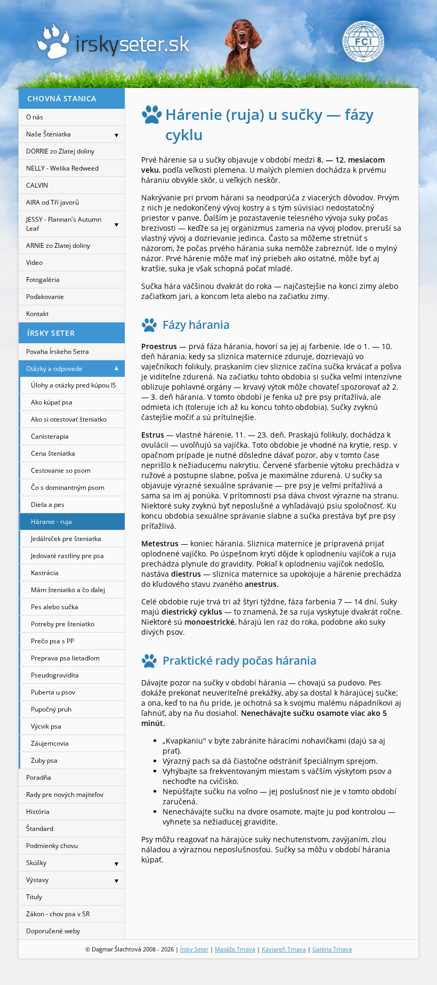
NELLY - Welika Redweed (62, 168)
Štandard (39, 828)
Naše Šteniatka (48, 134)
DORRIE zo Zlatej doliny (60, 151)
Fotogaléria (43, 279)
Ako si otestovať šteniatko (69, 419)
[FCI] (363, 41)
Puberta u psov (53, 692)
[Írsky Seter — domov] (113, 41)
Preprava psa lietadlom (65, 658)
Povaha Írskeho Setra (57, 351)
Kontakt (37, 313)
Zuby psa (44, 760)
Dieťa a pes (47, 504)
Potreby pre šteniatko (62, 623)
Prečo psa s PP (52, 640)
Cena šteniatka (53, 453)
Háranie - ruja (51, 521)
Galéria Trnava (332, 949)
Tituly (34, 896)
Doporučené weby (53, 930)
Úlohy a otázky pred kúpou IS (73, 385)
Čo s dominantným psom (67, 487)
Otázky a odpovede (54, 368)
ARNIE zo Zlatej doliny (58, 245)
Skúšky (36, 862)
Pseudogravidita (55, 675)
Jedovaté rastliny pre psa (67, 555)
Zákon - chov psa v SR (58, 913)
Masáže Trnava (235, 949)
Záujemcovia (50, 743)
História (38, 811)
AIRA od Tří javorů (52, 202)
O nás (34, 117)
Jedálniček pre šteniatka (66, 538)
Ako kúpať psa (51, 402)
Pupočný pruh (51, 709)
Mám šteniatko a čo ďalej (68, 589)
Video (34, 262)
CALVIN (37, 185)
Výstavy (37, 879)
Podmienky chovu (52, 845)
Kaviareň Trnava (284, 949)
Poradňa (38, 777)
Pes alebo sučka (54, 606)
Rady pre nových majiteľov (64, 794)
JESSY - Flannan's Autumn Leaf (63, 224)
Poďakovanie (45, 296)
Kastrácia (45, 572)
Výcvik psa (46, 726)
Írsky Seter (194, 949)
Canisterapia (50, 436)
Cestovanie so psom (61, 470)
